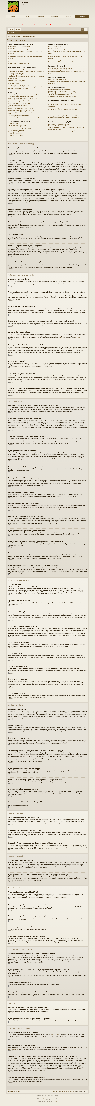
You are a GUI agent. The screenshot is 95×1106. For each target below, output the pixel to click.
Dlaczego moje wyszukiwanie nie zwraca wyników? (62, 91)
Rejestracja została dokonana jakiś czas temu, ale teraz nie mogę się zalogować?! (26, 57)
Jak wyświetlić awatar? (14, 83)
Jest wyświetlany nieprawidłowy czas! (18, 75)
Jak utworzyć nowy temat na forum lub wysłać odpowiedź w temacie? (26, 95)
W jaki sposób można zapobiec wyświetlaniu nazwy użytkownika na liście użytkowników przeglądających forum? (26, 72)
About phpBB (15, 1038)
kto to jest (68, 1060)
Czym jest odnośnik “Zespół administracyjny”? (60, 61)
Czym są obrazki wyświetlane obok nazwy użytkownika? (23, 81)
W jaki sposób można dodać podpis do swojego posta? (22, 98)
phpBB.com (78, 337)
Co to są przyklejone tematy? (15, 133)
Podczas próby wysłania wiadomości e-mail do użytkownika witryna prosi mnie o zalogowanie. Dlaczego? (26, 87)
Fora (18, 29)
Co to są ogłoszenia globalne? (16, 130)
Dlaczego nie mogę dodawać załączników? (19, 106)
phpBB (44, 1098)
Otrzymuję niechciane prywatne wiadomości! (60, 70)
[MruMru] (13, 6)
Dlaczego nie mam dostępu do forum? (18, 105)
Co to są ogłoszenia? (13, 132)
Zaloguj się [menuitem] (86, 30)
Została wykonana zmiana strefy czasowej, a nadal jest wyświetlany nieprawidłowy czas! (26, 77)
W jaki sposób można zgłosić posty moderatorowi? (21, 110)
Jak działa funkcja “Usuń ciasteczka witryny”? (20, 63)
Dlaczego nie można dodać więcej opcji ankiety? (21, 101)
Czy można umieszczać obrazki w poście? (19, 128)
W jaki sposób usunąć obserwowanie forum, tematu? (62, 109)
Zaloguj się (11, 32)
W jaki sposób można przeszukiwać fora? (59, 89)
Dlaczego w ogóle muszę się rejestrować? (19, 46)
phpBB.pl (61, 337)
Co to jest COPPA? (13, 48)
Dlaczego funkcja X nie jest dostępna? (58, 125)
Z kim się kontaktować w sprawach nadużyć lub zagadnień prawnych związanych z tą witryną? (66, 128)
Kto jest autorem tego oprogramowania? (59, 124)
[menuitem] (82, 29)
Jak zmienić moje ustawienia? (16, 70)
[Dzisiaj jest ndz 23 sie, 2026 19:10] (86, 36)
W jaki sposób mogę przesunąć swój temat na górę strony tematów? (26, 117)
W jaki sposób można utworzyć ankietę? (18, 100)
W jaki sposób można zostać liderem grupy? (60, 55)
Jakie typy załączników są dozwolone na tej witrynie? (62, 116)
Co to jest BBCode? (13, 123)
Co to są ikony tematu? (14, 137)
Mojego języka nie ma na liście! (16, 80)
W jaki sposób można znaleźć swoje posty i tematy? (62, 96)
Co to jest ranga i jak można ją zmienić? (18, 85)
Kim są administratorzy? (54, 46)
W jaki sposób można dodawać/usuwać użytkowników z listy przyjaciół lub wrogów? (67, 82)
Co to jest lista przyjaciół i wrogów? (57, 79)
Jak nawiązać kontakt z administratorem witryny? (61, 131)
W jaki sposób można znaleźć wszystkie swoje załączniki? (64, 117)
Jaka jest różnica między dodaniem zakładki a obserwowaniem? (65, 102)
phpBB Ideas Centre (13, 1049)
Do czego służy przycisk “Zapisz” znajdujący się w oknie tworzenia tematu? (26, 112)
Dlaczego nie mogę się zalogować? (17, 55)
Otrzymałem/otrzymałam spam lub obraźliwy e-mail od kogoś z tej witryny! (66, 72)
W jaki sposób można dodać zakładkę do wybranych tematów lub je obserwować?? (66, 105)
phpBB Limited (55, 1034)
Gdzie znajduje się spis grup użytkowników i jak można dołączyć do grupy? (66, 52)
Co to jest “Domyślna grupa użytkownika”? (59, 60)
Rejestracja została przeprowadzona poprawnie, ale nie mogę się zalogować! (25, 52)
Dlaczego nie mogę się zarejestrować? (18, 50)
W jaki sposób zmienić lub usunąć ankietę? (19, 103)
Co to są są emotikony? (14, 127)
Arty (44, 1099)
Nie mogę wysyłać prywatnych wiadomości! (60, 68)
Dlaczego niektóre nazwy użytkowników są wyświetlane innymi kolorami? (65, 57)
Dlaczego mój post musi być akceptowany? (19, 115)
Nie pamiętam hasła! (13, 60)
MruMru (11, 29)
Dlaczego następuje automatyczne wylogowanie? (21, 61)
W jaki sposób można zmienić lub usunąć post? (20, 96)
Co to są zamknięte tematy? (15, 135)
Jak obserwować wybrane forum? (57, 108)
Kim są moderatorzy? (54, 48)
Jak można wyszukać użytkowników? (58, 94)
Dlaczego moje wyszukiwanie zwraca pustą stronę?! (62, 93)
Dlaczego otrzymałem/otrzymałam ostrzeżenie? (20, 108)
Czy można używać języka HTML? (17, 125)
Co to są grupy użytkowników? (56, 50)
